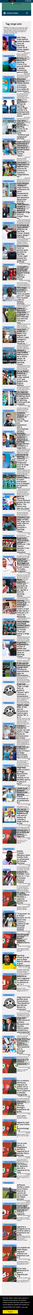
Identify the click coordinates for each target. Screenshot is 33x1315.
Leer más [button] (25, 1307)
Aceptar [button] (10, 1311)
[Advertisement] (17, 7)
